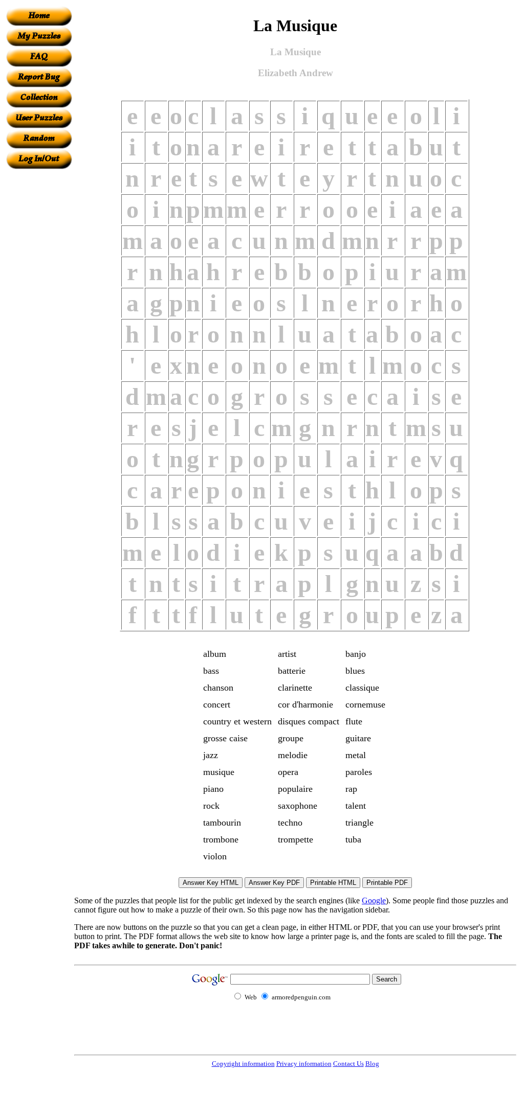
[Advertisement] (39, 322)
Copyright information (243, 1063)
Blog (372, 1063)
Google (374, 900)
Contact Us (348, 1063)
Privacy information (304, 1063)
